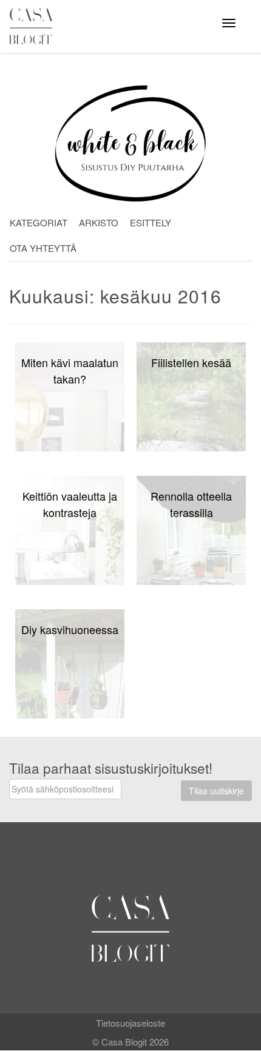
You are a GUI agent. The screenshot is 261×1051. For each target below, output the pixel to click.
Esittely (150, 222)
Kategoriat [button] (38, 222)
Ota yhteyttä (43, 248)
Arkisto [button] (98, 222)
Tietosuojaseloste (130, 1022)
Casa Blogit (34, 26)
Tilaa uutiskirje (216, 791)
